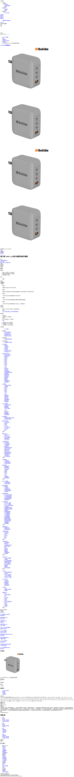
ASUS (5, 534)
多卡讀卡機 (6, 491)
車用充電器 (4, 465)
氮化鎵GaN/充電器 (7, 589)
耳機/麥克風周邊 (7, 518)
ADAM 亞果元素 (7, 594)
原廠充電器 (6, 395)
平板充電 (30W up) (7, 351)
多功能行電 (6, 581)
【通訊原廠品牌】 (5, 531)
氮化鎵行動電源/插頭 (8, 372)
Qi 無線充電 (4, 459)
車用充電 (6, 349)
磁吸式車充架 (6, 450)
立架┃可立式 (6, 439)
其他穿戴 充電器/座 (7, 498)
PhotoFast (6, 423)
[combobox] (37, 34)
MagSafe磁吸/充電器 (8, 560)
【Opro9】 (4, 587)
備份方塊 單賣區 (7, 567)
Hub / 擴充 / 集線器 (7, 502)
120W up (5, 357)
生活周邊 (6, 553)
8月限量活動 (4, 416)
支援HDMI (6, 369)
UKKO (5, 606)
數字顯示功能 (6, 374)
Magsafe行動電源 (7, 437)
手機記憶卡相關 (7, 489)
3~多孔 (5, 367)
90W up (5, 359)
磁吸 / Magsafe (4, 433)
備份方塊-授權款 (7, 562)
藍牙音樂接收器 (7, 517)
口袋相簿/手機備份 (7, 490)
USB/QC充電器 (5, 403)
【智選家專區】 (5, 541)
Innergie (5, 598)
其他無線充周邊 (7, 456)
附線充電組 (6, 373)
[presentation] (37, 96)
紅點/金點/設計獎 (7, 529)
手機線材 (6, 590)
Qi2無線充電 (6, 442)
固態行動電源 (6, 585)
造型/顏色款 (6, 401)
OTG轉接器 (6, 506)
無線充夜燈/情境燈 (7, 452)
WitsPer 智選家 (7, 422)
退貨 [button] (6, 20)
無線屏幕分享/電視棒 (8, 507)
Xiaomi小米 (6, 532)
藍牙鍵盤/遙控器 (7, 511)
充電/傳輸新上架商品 (8, 342)
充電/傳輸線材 (6, 552)
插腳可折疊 (6, 377)
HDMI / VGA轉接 (7, 504)
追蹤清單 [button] (4, 20)
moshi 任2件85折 (7, 333)
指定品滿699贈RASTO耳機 (9, 417)
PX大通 (5, 604)
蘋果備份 (6, 565)
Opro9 (5, 429)
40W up (5, 363)
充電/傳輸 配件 (5, 526)
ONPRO (5, 603)
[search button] (0, 35)
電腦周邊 (6, 551)
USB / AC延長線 (5, 481)
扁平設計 (6, 379)
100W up (5, 358)
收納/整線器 (6, 523)
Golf (5, 430)
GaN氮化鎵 (6, 346)
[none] (37, 665)
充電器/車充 (6, 582)
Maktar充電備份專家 (8, 601)
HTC (5, 536)
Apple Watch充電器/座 (8, 494)
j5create (5, 599)
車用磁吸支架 (6, 438)
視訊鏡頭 (6, 510)
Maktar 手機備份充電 (8, 572)
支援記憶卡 (6, 368)
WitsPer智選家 (6, 542)
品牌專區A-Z (4, 592)
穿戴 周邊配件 (6, 499)
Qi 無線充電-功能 (5, 441)
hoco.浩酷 (6, 597)
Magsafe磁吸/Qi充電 (7, 545)
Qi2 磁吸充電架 (7, 444)
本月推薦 (6, 573)
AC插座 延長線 (7, 483)
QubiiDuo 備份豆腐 (7, 575)
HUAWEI (6, 535)
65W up (5, 361)
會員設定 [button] (8, 20)
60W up (5, 388)
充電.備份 (6, 486)
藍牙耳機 (6, 548)
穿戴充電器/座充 (5, 493)
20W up (5, 365)
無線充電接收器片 (7, 463)
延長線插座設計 (7, 380)
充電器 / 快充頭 (7, 546)
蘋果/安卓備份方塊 (7, 561)
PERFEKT (6, 605)
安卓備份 (6, 566)
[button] (37, 6)
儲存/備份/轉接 (5, 485)
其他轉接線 (6, 522)
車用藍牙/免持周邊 (7, 519)
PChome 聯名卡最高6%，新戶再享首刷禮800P (10, 311)
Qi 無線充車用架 (7, 461)
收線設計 (6, 378)
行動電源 (6, 347)
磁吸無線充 (6, 583)
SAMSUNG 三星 (7, 427)
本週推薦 (6, 345)
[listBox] (37, 679)
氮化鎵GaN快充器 (5, 353)
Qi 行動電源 (6, 445)
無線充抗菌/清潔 (7, 453)
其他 (5, 538)
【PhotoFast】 (4, 556)
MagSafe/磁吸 (6, 468)
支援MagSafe (6, 446)
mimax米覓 (6, 426)
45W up (5, 362)
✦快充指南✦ (4, 344)
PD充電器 (6, 386)
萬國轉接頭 (6, 407)
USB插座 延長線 (7, 482)
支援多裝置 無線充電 (8, 447)
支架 (5, 547)
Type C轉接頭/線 (7, 513)
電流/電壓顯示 (6, 399)
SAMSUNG (6, 533)
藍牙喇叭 (6, 549)
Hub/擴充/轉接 (4, 501)
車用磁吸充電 (6, 466)
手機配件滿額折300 (7, 332)
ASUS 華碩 (6, 428)
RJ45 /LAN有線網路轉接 (8, 505)
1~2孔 (5, 366)
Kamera (5, 600)
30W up (5, 364)
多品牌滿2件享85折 (7, 334)
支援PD (5, 471)
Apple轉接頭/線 (7, 512)
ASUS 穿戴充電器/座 (8, 497)
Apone (5, 593)
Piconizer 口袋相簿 (7, 574)
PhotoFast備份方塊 (7, 564)
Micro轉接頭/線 (7, 516)
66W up (5, 360)
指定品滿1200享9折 (7, 335)
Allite (5, 595)
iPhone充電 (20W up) (8, 350)
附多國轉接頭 (6, 371)
